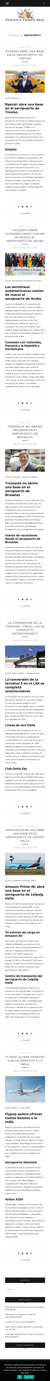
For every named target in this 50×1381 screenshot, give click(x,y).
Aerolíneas (25, 47)
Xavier (26, 213)
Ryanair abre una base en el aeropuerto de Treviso (25, 55)
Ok (20, 1377)
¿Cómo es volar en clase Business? (20, 1322)
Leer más (29, 1377)
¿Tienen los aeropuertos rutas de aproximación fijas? (20, 1315)
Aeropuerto (25, 226)
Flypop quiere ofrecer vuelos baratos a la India (25, 1060)
